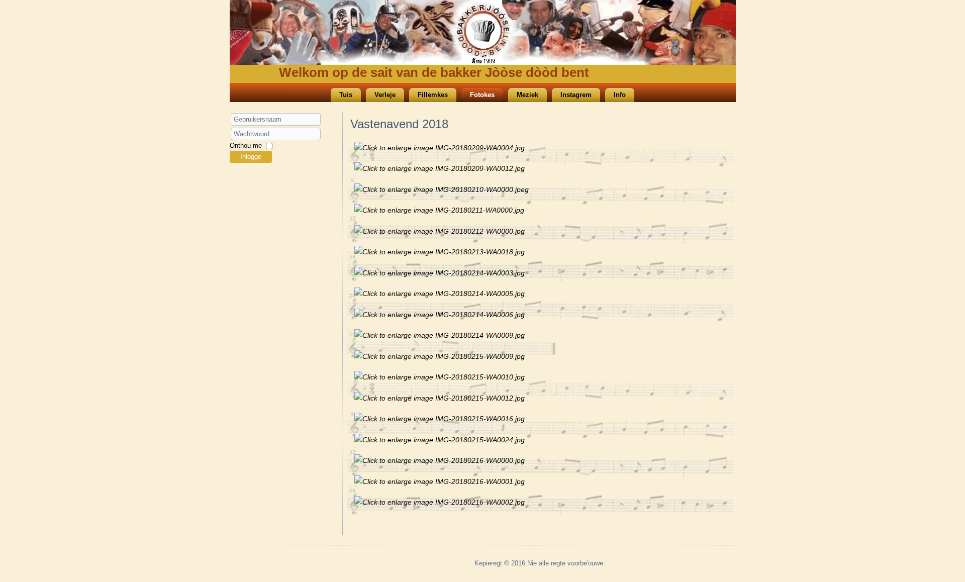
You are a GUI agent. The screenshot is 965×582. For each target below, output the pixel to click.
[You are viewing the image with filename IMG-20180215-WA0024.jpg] (439, 440)
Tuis (345, 95)
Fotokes (482, 95)
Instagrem (576, 95)
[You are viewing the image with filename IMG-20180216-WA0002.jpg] (439, 502)
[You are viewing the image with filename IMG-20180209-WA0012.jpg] (439, 168)
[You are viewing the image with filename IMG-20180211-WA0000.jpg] (439, 210)
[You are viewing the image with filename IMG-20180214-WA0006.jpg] (439, 315)
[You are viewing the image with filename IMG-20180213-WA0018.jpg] (439, 252)
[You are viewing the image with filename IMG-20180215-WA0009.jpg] (439, 356)
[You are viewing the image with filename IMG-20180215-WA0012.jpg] (439, 398)
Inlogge (250, 156)
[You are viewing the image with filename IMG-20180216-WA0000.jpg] (439, 460)
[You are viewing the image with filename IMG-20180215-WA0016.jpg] (439, 419)
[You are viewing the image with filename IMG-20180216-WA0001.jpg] (439, 481)
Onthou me (246, 145)
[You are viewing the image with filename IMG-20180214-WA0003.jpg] (439, 273)
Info (620, 95)
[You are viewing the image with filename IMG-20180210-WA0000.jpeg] (441, 189)
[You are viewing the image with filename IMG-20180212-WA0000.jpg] (439, 231)
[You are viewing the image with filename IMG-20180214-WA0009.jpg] (439, 335)
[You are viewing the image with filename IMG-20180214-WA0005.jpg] (439, 293)
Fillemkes (433, 95)
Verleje (385, 95)
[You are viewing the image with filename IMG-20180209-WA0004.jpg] (439, 148)
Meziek (527, 95)
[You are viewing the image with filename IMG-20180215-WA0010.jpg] (439, 377)
